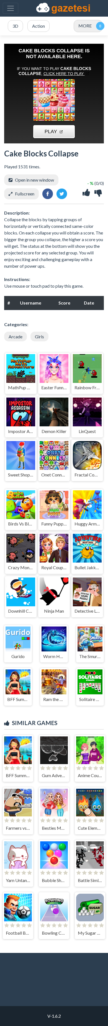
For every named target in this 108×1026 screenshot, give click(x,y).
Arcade (15, 336)
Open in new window (34, 179)
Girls (39, 336)
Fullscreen (24, 193)
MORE (85, 25)
